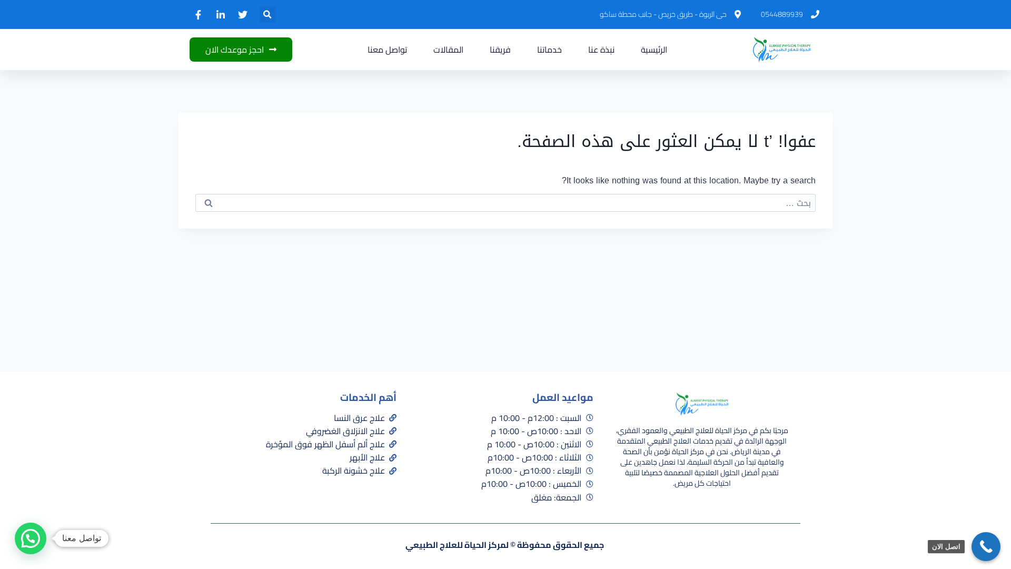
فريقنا (500, 49)
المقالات (448, 49)
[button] (268, 14)
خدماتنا (549, 49)
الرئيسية (654, 49)
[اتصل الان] (986, 546)
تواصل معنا (387, 49)
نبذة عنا (601, 49)
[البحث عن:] (505, 203)
